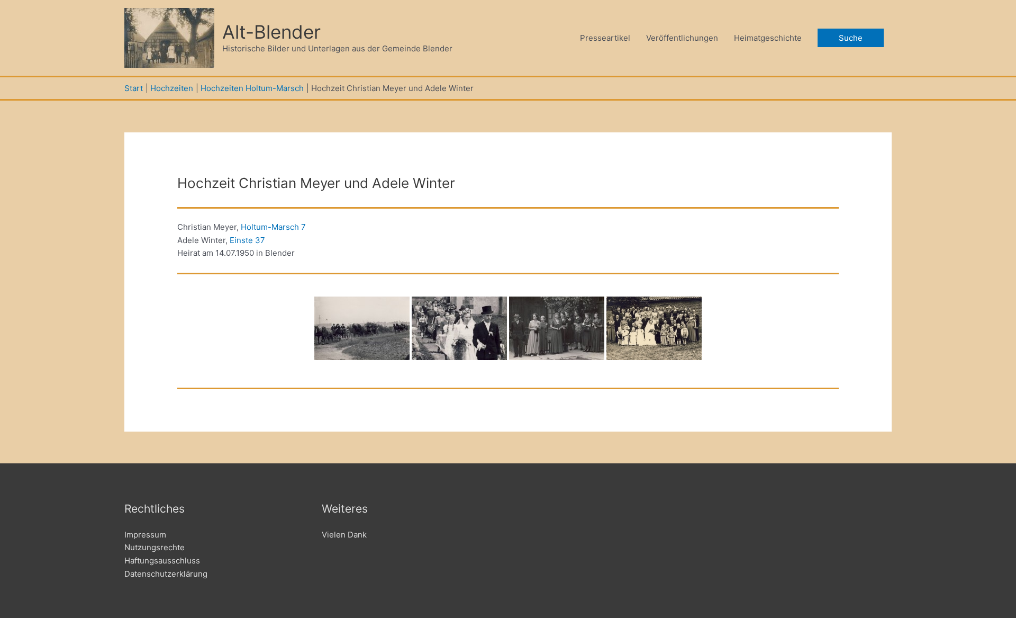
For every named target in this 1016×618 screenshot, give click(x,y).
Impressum (145, 535)
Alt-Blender (271, 32)
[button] (851, 38)
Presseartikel (605, 38)
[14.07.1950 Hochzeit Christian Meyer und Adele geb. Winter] (362, 328)
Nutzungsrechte (154, 547)
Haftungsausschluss (162, 561)
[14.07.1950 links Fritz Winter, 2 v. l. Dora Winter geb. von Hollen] (556, 328)
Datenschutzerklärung (165, 574)
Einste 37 (247, 240)
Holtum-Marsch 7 (273, 227)
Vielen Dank (344, 535)
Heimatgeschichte (768, 38)
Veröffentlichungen (682, 38)
